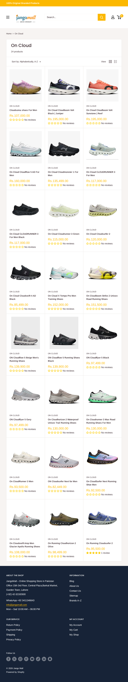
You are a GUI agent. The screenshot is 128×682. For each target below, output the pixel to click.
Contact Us (75, 590)
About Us (74, 586)
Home (9, 33)
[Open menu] (7, 17)
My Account (75, 625)
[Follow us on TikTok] (38, 659)
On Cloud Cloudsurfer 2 (98, 234)
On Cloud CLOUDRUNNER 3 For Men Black (24, 236)
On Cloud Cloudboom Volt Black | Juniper (61, 112)
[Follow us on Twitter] (14, 659)
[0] (119, 17)
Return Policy (13, 625)
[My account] (112, 17)
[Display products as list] (115, 61)
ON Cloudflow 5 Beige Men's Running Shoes (24, 359)
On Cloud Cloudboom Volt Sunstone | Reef (99, 112)
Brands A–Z (75, 600)
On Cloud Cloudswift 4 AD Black (23, 297)
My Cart (73, 629)
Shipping (10, 634)
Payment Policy (14, 629)
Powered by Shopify (15, 672)
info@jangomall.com (16, 604)
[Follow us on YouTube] (32, 659)
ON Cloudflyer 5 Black (97, 357)
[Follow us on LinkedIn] (44, 659)
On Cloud (19, 33)
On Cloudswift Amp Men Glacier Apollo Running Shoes (25, 545)
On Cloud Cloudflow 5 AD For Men (24, 174)
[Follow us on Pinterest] (26, 659)
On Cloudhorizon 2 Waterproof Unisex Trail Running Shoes (63, 421)
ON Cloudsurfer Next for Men (62, 481)
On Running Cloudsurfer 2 (99, 543)
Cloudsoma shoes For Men (23, 110)
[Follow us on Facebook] (8, 659)
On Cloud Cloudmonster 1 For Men (63, 174)
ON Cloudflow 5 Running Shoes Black (64, 359)
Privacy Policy (13, 639)
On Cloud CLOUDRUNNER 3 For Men (100, 174)
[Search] (102, 17)
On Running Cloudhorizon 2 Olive (62, 545)
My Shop (74, 634)
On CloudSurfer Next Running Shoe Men (101, 483)
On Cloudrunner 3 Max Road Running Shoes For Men (100, 421)
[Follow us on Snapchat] (50, 659)
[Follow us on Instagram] (20, 659)
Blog (71, 581)
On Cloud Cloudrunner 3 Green (63, 234)
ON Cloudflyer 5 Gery (20, 419)
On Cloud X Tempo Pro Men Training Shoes (62, 297)
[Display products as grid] (110, 61)
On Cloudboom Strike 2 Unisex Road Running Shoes (102, 297)
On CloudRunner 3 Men (21, 481)
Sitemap (73, 595)
